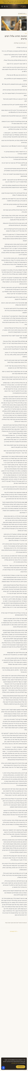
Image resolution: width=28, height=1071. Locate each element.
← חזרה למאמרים (22, 13)
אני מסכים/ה (20, 1067)
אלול (26, 33)
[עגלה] (4, 6)
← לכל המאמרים (14, 931)
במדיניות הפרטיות (15, 1063)
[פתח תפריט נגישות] (3, 1068)
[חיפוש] (7, 6)
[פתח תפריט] (2, 6)
